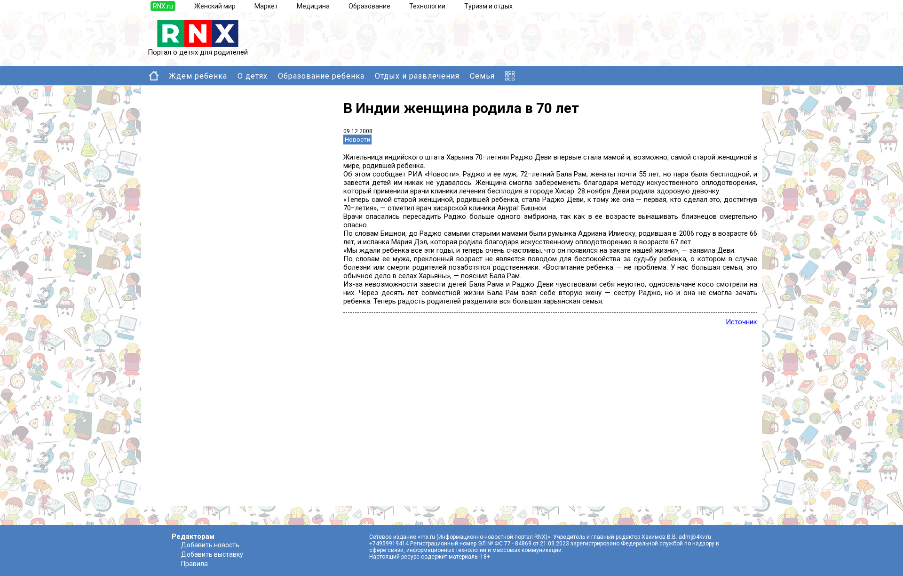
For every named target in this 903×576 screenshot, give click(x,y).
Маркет (266, 6)
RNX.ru (163, 6)
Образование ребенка (321, 76)
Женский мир (215, 6)
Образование (369, 6)
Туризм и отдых (488, 6)
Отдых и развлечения (417, 76)
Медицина (313, 6)
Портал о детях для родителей (198, 52)
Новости (357, 139)
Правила (194, 564)
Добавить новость (210, 545)
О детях (253, 76)
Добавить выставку (212, 554)
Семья (482, 76)
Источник (741, 322)
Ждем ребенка (198, 76)
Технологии (427, 6)
